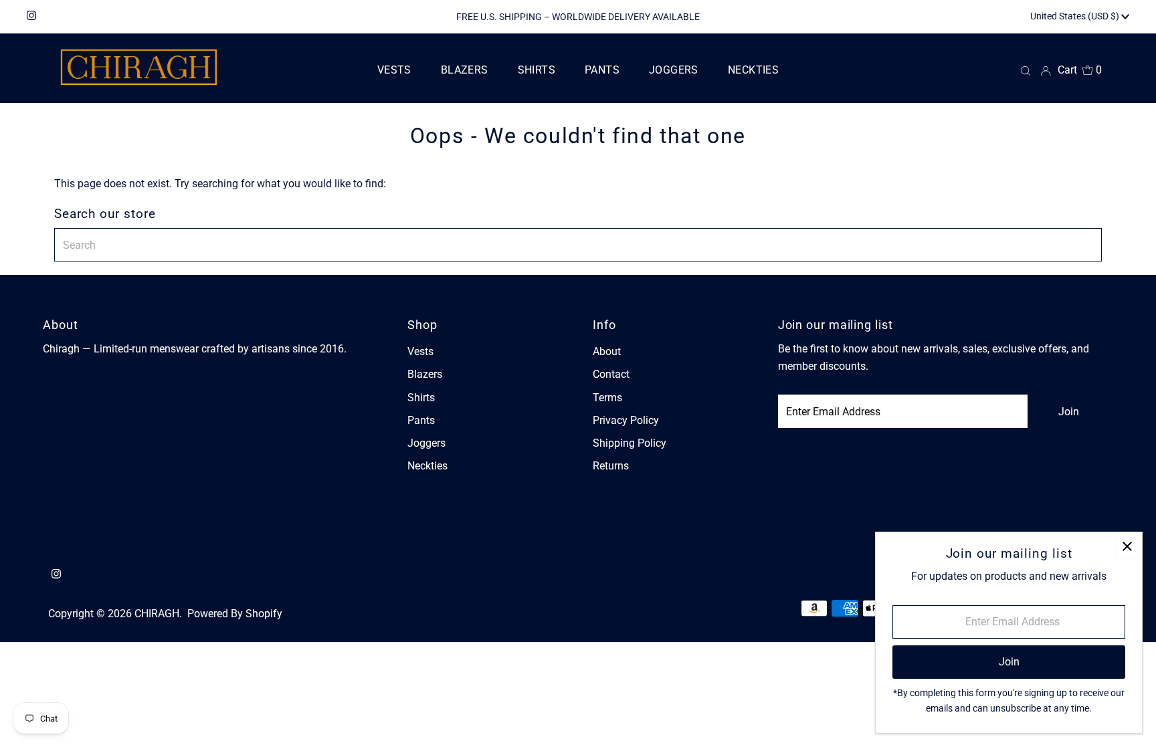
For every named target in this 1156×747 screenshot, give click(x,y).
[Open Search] (1025, 70)
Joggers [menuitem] (673, 70)
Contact (611, 374)
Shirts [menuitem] (536, 70)
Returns (611, 465)
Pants (421, 420)
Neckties (427, 465)
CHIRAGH (156, 613)
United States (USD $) (1075, 16)
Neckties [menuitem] (753, 70)
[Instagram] (31, 17)
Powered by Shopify (234, 613)
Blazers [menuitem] (464, 70)
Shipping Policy (629, 443)
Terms (607, 397)
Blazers (424, 374)
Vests (420, 351)
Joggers (426, 443)
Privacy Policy (626, 420)
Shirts (421, 397)
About (607, 351)
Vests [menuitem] (394, 70)
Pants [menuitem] (602, 70)
